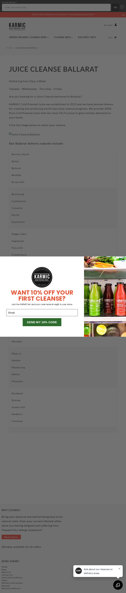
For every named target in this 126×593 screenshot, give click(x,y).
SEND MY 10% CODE (42, 322)
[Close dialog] (123, 259)
